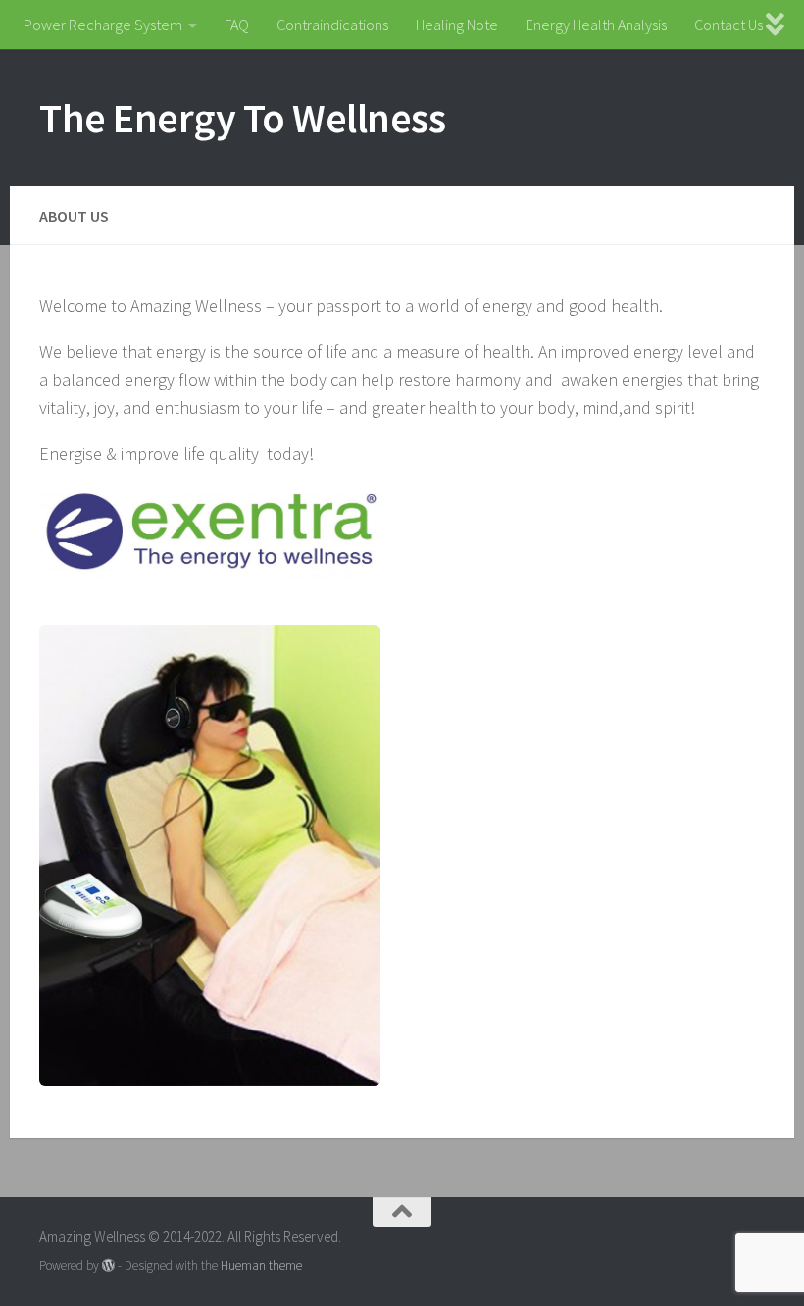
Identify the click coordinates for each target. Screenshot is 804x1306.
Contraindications (332, 24)
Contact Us (728, 24)
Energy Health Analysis (596, 24)
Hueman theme (261, 1265)
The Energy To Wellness (242, 117)
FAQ (237, 24)
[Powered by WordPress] (108, 1265)
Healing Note (457, 24)
